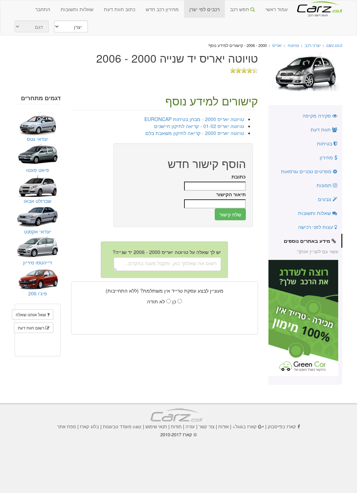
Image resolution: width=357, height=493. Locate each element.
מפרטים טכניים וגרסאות (307, 171)
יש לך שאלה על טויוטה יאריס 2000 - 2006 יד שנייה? (167, 251)
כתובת (238, 176)
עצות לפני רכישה (316, 226)
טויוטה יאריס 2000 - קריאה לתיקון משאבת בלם (194, 132)
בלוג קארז (89, 426)
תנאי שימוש (156, 426)
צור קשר (206, 426)
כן (174, 301)
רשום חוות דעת (31, 328)
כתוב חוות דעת (119, 9)
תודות (176, 426)
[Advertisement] (178, 456)
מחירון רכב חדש (162, 9)
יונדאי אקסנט (37, 231)
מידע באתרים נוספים (308, 240)
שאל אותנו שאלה (31, 314)
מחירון (327, 157)
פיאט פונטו (37, 169)
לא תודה (156, 301)
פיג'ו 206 (37, 293)
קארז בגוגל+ (244, 426)
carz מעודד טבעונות (122, 426)
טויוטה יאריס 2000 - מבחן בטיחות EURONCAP (194, 119)
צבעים (325, 199)
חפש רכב (240, 9)
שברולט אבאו (37, 200)
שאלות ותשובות (77, 9)
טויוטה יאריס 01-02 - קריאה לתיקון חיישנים (199, 125)
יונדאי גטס (37, 138)
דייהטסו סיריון (37, 262)
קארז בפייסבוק (281, 426)
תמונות (325, 185)
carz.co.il (334, 45)
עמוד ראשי (276, 9)
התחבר (42, 9)
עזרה (190, 426)
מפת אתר (66, 426)
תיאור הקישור (231, 194)
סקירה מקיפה (317, 115)
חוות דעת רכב (317, 6)
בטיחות (325, 143)
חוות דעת (321, 129)
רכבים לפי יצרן (204, 9)
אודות (223, 426)
